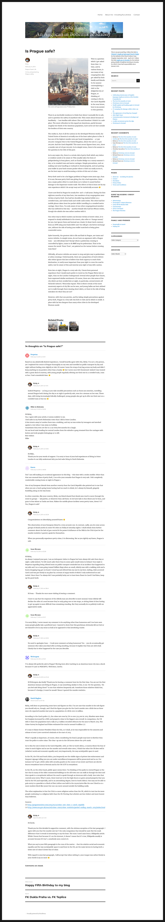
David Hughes (36, 698)
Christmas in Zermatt (119, 123)
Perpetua (34, 354)
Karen (33, 467)
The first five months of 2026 (122, 101)
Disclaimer (116, 181)
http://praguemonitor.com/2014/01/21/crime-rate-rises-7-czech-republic (56, 805)
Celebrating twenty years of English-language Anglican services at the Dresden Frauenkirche (125, 97)
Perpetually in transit (119, 224)
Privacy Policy (117, 183)
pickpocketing (34, 72)
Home (100, 15)
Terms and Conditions (119, 185)
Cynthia (115, 139)
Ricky (27, 64)
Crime (27, 72)
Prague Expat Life (30, 69)
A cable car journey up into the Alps (123, 121)
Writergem (35, 657)
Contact (137, 15)
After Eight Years (118, 115)
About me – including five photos (123, 177)
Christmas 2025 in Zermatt (121, 103)
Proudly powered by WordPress (36, 913)
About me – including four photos (118, 15)
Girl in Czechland (118, 208)
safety (32, 74)
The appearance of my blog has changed (125, 113)
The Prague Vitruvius (119, 210)
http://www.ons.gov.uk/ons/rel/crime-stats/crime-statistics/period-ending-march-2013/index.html (66, 807)
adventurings (117, 200)
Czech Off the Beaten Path (120, 204)
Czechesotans (117, 206)
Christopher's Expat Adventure (122, 202)
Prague (27, 74)
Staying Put (116, 226)
